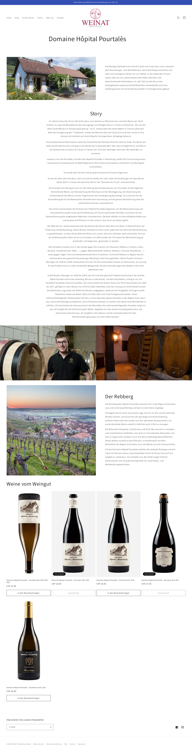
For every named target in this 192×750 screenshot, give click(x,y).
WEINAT (14, 744)
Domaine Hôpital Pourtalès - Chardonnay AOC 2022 (26, 688)
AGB (65, 744)
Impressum (81, 744)
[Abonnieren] (50, 727)
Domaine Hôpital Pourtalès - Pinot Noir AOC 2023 (115, 580)
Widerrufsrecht (38, 744)
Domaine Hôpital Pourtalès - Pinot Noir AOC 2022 (70, 580)
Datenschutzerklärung (54, 744)
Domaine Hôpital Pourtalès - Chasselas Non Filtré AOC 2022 (27, 581)
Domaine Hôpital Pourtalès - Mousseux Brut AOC (160, 580)
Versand (72, 744)
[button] (178, 18)
